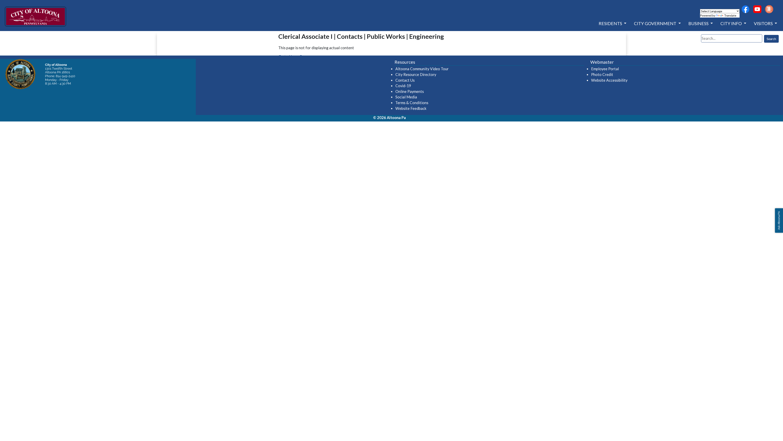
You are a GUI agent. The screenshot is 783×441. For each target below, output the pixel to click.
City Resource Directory (415, 74)
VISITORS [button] (764, 23)
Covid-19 (403, 86)
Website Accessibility (609, 80)
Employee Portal (605, 68)
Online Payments (409, 91)
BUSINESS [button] (698, 23)
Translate (730, 15)
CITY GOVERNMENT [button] (655, 23)
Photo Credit (602, 74)
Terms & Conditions (411, 102)
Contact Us (405, 80)
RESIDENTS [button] (611, 23)
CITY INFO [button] (731, 23)
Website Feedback (410, 108)
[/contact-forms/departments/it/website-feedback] (769, 9)
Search (771, 39)
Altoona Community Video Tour (422, 68)
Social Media (406, 97)
